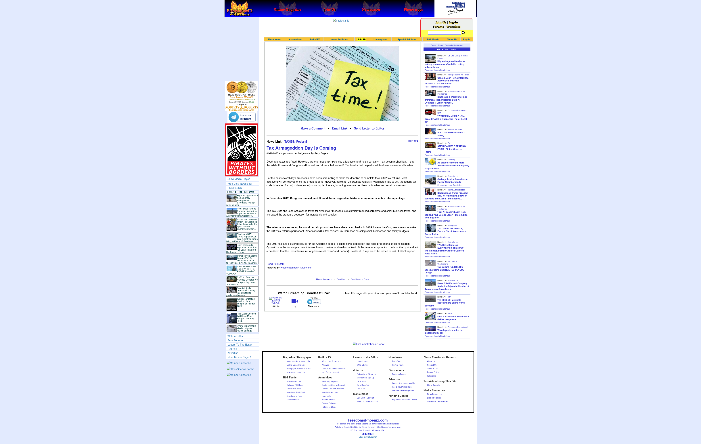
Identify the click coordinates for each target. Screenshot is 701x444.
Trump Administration (456, 189)
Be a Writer (361, 381)
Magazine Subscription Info (298, 361)
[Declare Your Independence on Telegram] (242, 117)
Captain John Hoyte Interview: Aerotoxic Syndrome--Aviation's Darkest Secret (447, 80)
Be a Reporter (235, 340)
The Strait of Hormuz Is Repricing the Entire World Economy (445, 302)
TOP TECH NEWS (240, 192)
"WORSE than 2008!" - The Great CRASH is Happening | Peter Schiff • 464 (446, 118)
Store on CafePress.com (367, 401)
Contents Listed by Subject (333, 385)
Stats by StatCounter (368, 437)
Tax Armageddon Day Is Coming (301, 147)
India (450, 313)
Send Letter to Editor (369, 128)
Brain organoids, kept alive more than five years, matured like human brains (241, 248)
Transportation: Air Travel (458, 74)
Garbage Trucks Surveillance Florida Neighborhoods (452, 181)
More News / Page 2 (239, 357)
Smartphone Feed (294, 396)
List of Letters (362, 361)
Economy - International (458, 327)
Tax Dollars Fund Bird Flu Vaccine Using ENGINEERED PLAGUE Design (444, 269)
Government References (437, 401)
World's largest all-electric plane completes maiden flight (246, 302)
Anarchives (295, 39)
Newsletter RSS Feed (296, 392)
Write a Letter (235, 336)
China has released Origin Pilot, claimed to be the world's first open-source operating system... (247, 224)
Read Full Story (275, 264)
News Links (326, 396)
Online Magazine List (295, 365)
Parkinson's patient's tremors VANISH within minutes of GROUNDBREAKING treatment (241, 259)
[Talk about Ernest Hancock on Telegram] (313, 301)
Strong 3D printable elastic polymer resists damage (246, 328)
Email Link (339, 128)
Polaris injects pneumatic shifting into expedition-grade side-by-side (240, 291)
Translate (453, 26)
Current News (437, 45)
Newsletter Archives (330, 392)
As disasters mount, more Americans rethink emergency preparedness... (447, 165)
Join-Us (441, 22)
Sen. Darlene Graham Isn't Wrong (451, 134)
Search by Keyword (330, 381)
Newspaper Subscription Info (299, 368)
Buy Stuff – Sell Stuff (365, 398)
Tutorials (232, 348)
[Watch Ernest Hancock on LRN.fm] (276, 300)
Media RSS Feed (294, 388)
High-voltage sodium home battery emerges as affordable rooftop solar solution (242, 200)
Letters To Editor (339, 39)
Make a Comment (312, 128)
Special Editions (407, 39)
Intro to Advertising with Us (403, 383)
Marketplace (380, 39)
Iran (449, 297)
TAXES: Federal (295, 141)
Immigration (452, 225)
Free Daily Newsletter (239, 183)
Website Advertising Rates (403, 390)
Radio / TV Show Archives (333, 388)
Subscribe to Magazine (366, 374)
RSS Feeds (433, 39)
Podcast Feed (293, 399)
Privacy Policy (433, 372)
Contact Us (431, 365)
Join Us (361, 39)
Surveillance (453, 176)
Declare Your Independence (334, 368)
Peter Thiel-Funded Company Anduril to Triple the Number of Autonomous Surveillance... (241, 212)
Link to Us (361, 388)
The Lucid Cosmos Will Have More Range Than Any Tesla (246, 317)
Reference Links (329, 407)
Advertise (232, 353)
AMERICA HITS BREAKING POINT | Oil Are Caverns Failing (445, 148)
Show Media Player (238, 179)
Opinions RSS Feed (295, 385)
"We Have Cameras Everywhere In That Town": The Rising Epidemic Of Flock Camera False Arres (445, 249)
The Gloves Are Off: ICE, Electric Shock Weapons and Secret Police (446, 231)
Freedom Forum (398, 374)
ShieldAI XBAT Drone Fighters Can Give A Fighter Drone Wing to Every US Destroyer (242, 238)
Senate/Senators (455, 129)
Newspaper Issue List (296, 372)
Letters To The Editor (239, 344)
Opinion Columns (329, 403)
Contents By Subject (454, 45)
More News (274, 39)
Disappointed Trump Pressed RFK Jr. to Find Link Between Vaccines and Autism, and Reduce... (446, 195)
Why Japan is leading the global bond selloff (444, 331)
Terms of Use (432, 368)
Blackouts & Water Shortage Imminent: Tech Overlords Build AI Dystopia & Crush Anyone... (446, 99)
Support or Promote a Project (404, 399)
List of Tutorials (433, 385)
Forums (438, 26)
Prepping (451, 159)
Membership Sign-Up (365, 377)
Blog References (434, 398)
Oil (449, 143)
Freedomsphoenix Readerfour (295, 267)
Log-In (453, 22)
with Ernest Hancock (330, 372)
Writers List (431, 376)
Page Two (396, 361)
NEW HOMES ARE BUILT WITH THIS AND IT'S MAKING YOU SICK (241, 270)
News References (434, 394)
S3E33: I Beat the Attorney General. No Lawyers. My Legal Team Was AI (242, 281)
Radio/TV (314, 39)
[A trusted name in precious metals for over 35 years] (241, 107)
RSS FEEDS (234, 188)
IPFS (413, 141)
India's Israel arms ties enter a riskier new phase (453, 318)
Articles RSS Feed (294, 381)
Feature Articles (328, 399)
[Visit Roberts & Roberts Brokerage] (241, 87)
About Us (452, 39)
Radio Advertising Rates (402, 387)
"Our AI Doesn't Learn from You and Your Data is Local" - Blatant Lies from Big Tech (446, 214)
